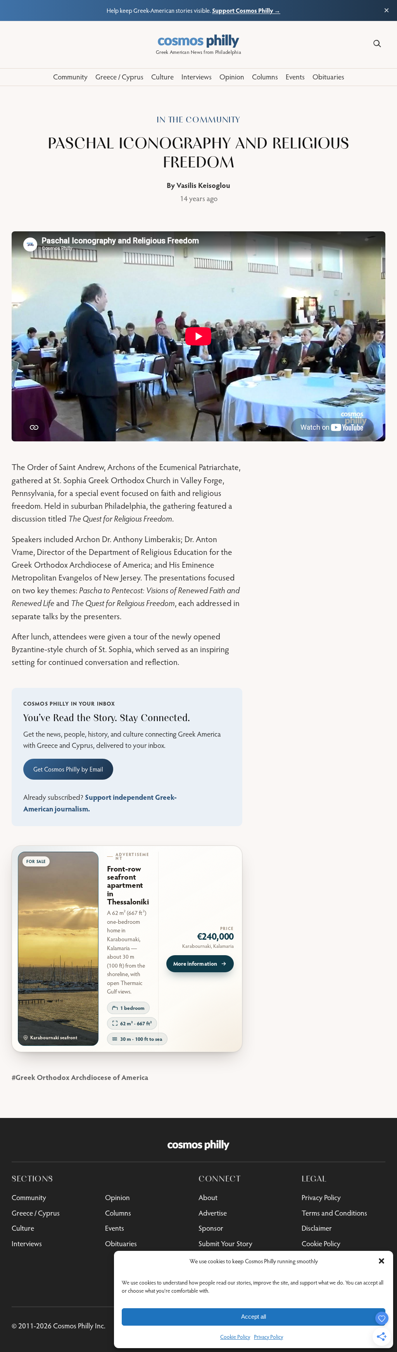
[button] (381, 1261)
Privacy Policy (268, 1336)
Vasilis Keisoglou (203, 185)
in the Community (198, 119)
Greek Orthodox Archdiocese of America (82, 1077)
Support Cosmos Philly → (246, 10)
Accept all (253, 1316)
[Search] (377, 44)
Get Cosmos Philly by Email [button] (68, 769)
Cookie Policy (235, 1336)
